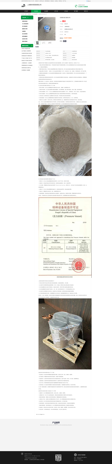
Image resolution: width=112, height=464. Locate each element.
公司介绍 (56, 11)
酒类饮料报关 (24, 21)
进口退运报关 (24, 26)
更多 (32, 45)
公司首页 (26, 11)
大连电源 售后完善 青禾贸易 (27, 53)
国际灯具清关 (24, 41)
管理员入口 (39, 459)
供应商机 (36, 11)
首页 (26, 14)
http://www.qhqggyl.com (40, 414)
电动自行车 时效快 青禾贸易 (27, 60)
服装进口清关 (24, 28)
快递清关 (24, 31)
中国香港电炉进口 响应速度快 (27, 65)
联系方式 (86, 11)
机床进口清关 (24, 38)
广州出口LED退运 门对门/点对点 (27, 58)
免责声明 (34, 459)
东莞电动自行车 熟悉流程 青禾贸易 (27, 55)
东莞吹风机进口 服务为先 (26, 67)
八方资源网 (31, 459)
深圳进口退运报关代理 (26, 48)
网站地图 (42, 459)
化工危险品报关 (35, 14)
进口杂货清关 (24, 33)
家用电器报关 (24, 36)
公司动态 (66, 11)
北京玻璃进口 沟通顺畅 (26, 70)
